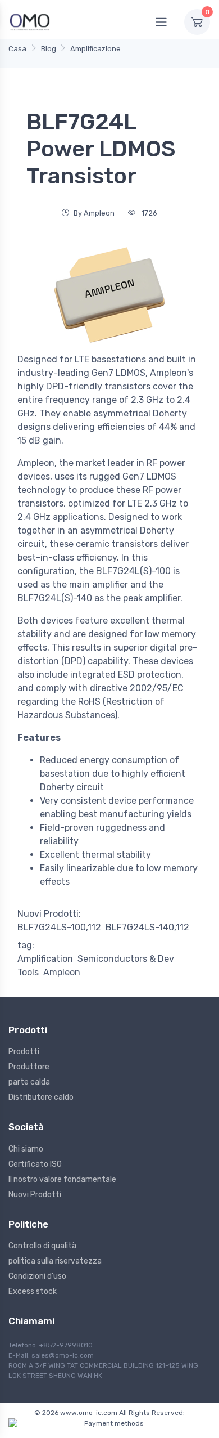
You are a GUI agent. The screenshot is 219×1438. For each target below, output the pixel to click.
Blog (48, 48)
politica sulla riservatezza (55, 1261)
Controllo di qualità (42, 1246)
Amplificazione (95, 48)
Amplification (45, 958)
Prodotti (23, 1051)
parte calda (29, 1082)
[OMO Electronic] (30, 22)
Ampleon (61, 972)
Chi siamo (25, 1149)
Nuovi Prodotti (34, 1194)
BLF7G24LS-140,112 (147, 927)
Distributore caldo (41, 1097)
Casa (17, 48)
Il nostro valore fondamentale (62, 1179)
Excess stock (32, 1291)
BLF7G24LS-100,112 (59, 927)
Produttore (28, 1067)
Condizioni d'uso (37, 1276)
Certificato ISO (35, 1164)
